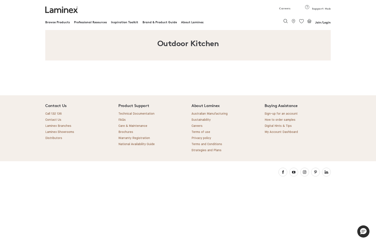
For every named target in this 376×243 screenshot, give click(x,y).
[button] (363, 231)
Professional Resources (90, 22)
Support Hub (321, 8)
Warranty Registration (134, 138)
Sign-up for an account (281, 113)
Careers (284, 8)
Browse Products (57, 22)
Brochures (125, 132)
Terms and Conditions (206, 144)
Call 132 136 (53, 113)
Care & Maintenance (132, 125)
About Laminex (192, 22)
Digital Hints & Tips (278, 125)
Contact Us (53, 119)
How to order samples (280, 119)
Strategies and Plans (206, 150)
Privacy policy (201, 138)
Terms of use (200, 132)
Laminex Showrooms (59, 132)
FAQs (122, 119)
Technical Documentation (136, 113)
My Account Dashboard (281, 132)
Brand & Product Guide (160, 22)
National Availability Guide (136, 144)
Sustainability (201, 119)
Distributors (53, 138)
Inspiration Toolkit (124, 22)
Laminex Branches (58, 125)
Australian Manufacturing (209, 113)
